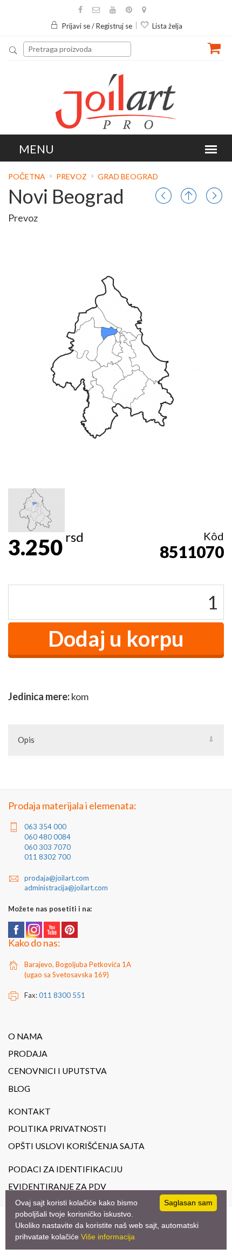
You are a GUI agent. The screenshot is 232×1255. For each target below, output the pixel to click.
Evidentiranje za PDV (57, 1186)
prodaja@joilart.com (56, 878)
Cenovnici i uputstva (57, 1071)
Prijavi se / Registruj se (97, 26)
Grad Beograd (128, 176)
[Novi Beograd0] (36, 510)
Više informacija (108, 1236)
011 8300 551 (62, 995)
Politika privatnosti (57, 1128)
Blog (19, 1088)
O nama (25, 1036)
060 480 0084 (47, 837)
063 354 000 (45, 826)
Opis (26, 739)
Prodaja (27, 1053)
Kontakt (29, 1111)
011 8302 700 (47, 857)
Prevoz (71, 176)
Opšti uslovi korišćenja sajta (76, 1146)
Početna (27, 176)
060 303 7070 (47, 847)
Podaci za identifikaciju (65, 1169)
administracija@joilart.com (66, 887)
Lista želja (167, 26)
